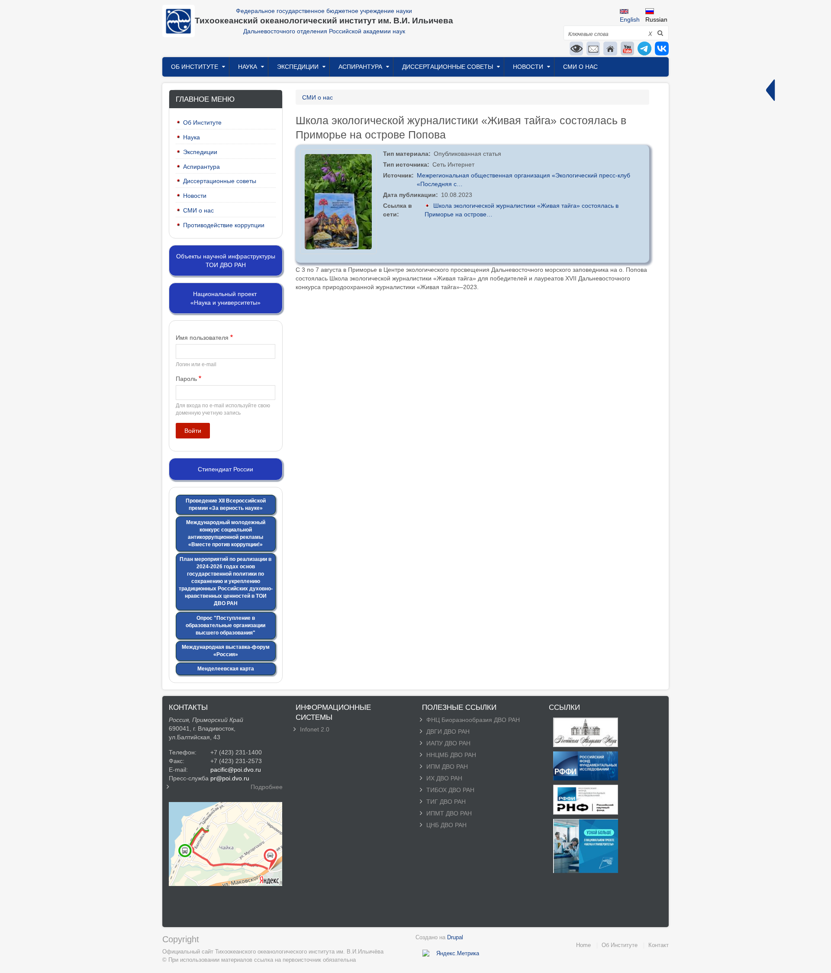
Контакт (658, 945)
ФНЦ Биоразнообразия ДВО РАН (473, 719)
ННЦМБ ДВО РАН (451, 754)
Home (583, 945)
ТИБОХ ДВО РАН (450, 789)
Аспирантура (360, 66)
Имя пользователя (202, 337)
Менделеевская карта (225, 669)
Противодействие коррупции (223, 225)
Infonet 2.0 (314, 729)
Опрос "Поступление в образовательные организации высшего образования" (225, 625)
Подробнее (267, 786)
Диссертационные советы (447, 66)
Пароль (186, 378)
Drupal (455, 937)
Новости (528, 66)
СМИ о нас (580, 66)
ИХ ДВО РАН (444, 778)
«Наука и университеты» (225, 302)
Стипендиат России (225, 469)
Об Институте (194, 66)
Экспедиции (298, 66)
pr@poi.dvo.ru (229, 778)
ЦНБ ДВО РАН (446, 825)
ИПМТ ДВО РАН (449, 813)
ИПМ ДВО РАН (447, 766)
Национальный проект (225, 293)
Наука (247, 66)
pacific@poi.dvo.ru (235, 769)
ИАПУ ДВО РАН (448, 743)
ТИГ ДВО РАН (446, 801)
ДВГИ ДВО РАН (448, 731)
